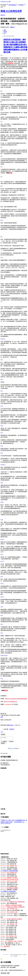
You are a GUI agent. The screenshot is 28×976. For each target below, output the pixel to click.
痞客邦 (8, 725)
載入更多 (3, 734)
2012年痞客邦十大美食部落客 (8, 891)
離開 (8, 973)
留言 (12, 725)
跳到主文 (3, 15)
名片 (4, 33)
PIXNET (6, 954)
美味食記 (11, 729)
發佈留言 (3, 743)
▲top (2, 731)
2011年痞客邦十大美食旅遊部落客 (9, 870)
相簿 (4, 30)
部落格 (5, 31)
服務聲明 (16, 956)
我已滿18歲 (3, 973)
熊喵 (2, 717)
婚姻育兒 (12, 27)
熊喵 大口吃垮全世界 (11, 11)
